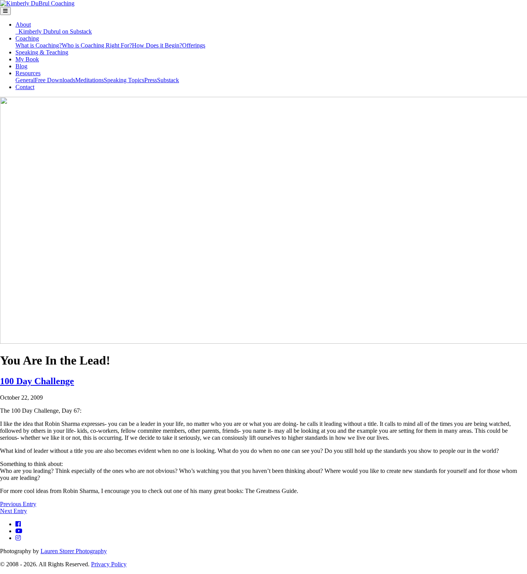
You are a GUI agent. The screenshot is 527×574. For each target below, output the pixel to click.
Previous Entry (18, 504)
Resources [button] (28, 73)
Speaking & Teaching (41, 52)
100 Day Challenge (37, 381)
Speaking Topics (124, 80)
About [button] (23, 24)
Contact (24, 87)
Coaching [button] (27, 38)
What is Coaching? (38, 45)
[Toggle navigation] (5, 11)
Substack (168, 80)
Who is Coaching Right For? (97, 45)
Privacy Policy (109, 564)
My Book (27, 59)
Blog (21, 66)
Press (150, 80)
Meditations (89, 80)
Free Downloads (55, 80)
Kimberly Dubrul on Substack (53, 31)
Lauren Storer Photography (74, 551)
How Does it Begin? (157, 45)
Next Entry (13, 511)
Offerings (193, 45)
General (25, 80)
